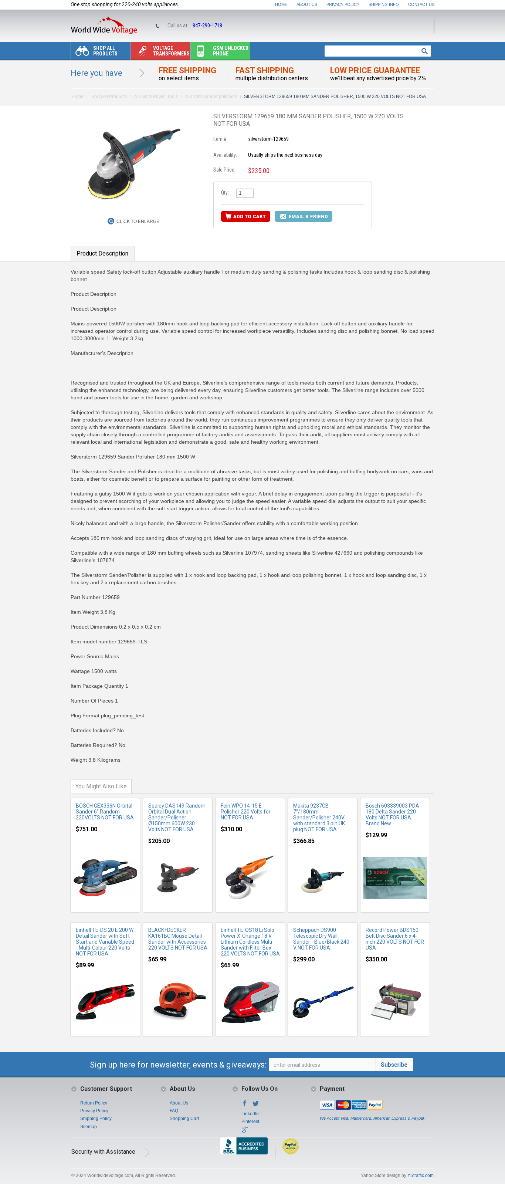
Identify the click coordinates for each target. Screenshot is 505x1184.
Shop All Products (105, 51)
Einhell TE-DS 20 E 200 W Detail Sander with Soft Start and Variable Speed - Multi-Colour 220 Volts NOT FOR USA (105, 942)
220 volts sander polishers (210, 96)
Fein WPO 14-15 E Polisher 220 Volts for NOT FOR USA (246, 812)
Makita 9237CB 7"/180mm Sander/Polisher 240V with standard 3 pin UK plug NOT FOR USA (319, 817)
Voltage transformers (171, 51)
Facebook (244, 1106)
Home (281, 4)
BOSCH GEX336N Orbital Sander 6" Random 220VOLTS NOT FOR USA (105, 812)
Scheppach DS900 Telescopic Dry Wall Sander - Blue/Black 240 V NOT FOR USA (321, 939)
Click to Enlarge (137, 221)
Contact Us (421, 4)
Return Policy (93, 1103)
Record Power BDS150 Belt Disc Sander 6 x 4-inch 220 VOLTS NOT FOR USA (395, 939)
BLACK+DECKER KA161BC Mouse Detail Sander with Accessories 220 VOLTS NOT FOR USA (177, 939)
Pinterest (250, 1121)
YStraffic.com (420, 1175)
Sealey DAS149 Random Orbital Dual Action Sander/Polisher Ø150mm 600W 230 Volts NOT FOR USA (177, 817)
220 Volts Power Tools (155, 96)
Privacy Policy (342, 4)
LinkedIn (250, 1113)
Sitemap (88, 1126)
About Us (306, 4)
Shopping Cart (184, 1118)
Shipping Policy (96, 1118)
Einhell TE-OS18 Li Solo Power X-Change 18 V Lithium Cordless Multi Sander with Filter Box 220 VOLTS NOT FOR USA (250, 942)
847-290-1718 (207, 25)
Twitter (256, 1106)
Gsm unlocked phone (230, 51)
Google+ (244, 1132)
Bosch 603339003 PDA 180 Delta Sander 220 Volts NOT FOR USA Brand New (392, 814)
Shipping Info (384, 4)
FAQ (174, 1110)
